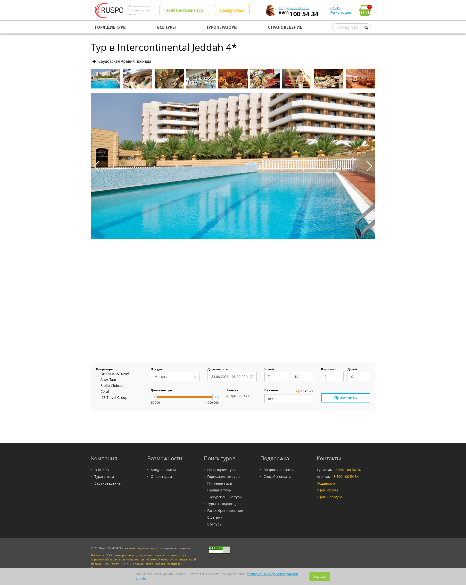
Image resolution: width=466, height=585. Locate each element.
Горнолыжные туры (223, 476)
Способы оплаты (277, 476)
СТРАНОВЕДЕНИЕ (285, 27)
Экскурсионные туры (224, 497)
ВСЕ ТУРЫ (166, 27)
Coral (104, 392)
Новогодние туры (221, 469)
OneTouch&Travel (114, 374)
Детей (352, 369)
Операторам (161, 476)
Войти (335, 8)
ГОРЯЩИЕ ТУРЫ (111, 27)
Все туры (214, 524)
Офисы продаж (329, 497)
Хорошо (319, 576)
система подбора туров (140, 548)
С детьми (215, 517)
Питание (271, 390)
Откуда (156, 369)
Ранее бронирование (225, 510)
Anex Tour (108, 380)
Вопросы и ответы (279, 469)
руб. (233, 396)
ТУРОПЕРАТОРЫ (222, 27)
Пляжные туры (219, 483)
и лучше (306, 391)
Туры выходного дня (224, 503)
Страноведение (107, 483)
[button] (369, 166)
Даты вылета (218, 369)
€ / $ (247, 396)
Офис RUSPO (327, 490)
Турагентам (104, 476)
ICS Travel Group (113, 398)
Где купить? (231, 10)
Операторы (104, 369)
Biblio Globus (111, 386)
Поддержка (326, 483)
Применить (345, 398)
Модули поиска (163, 469)
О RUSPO (101, 469)
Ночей (269, 369)
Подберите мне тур (184, 10)
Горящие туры (219, 490)
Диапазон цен (161, 390)
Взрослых (328, 369)
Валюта (232, 390)
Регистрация (340, 12)
